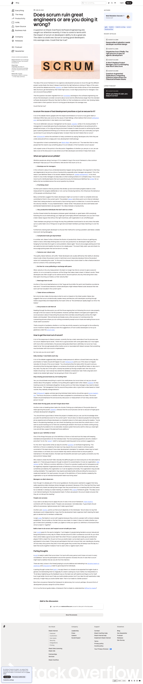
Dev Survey (121, 640)
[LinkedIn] (129, 680)
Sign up (129, 2)
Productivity (20, 18)
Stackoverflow (109, 29)
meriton (45, 510)
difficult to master (90, 588)
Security (52, 640)
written (92, 179)
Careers (74, 635)
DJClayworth (41, 136)
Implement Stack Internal (102, 638)
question (58, 87)
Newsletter (19, 51)
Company (19, 37)
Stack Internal (53, 631)
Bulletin (111, 27)
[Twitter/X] (131, 680)
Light (115, 680)
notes (40, 518)
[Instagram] (137, 680)
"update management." (81, 174)
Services (51, 656)
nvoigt (39, 532)
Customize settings (8, 680)
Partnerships (53, 654)
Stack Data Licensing (55, 648)
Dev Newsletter (122, 633)
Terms (96, 641)
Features (52, 633)
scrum (129, 27)
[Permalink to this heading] (32, 111)
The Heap (19, 14)
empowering (47, 566)
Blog (118, 631)
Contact (97, 631)
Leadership (75, 631)
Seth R (55, 569)
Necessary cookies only (18, 677)
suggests (90, 383)
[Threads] (134, 680)
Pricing (52, 645)
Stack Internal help (100, 635)
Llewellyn (74, 124)
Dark (119, 680)
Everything (19, 10)
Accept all (7, 677)
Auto (124, 680)
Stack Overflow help (100, 633)
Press (73, 633)
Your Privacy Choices (101, 649)
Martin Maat (65, 142)
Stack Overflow (54, 660)
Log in (122, 2)
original (74, 490)
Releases (19, 41)
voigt (36, 555)
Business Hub (20, 30)
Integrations (54, 643)
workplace (66, 96)
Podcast (18, 47)
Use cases (53, 638)
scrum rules (51, 330)
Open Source (20, 26)
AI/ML (17, 22)
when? (50, 441)
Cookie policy (98, 646)
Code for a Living (120, 27)
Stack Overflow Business (20, 57)
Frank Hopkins (88, 502)
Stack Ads (52, 651)
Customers (53, 636)
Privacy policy (98, 643)
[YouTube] (139, 680)
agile (106, 27)
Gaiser (70, 199)
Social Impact (76, 638)
